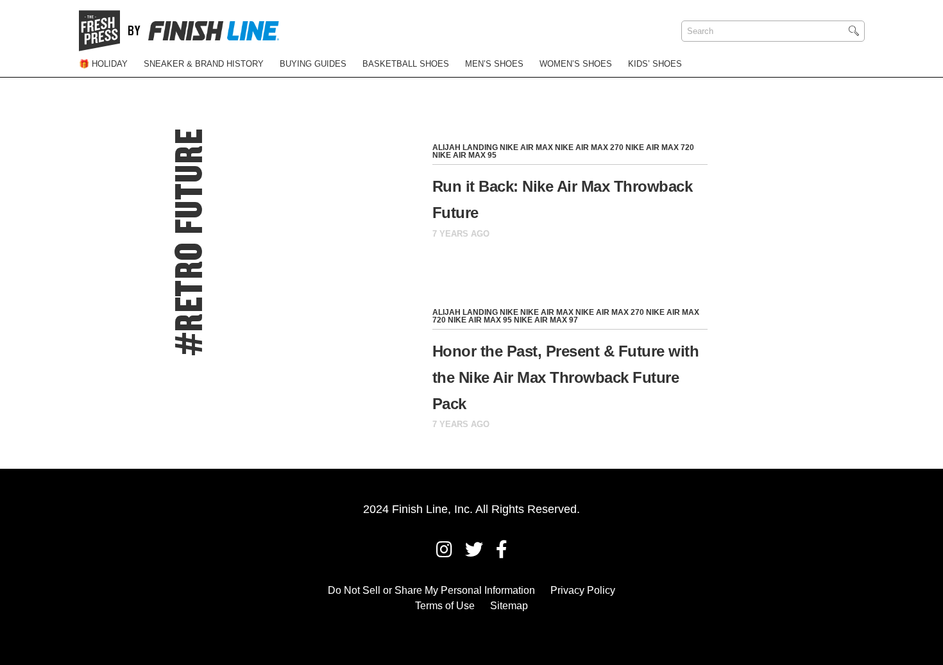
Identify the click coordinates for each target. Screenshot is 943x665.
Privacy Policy (582, 590)
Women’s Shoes (575, 64)
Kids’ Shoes (655, 64)
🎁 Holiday (103, 64)
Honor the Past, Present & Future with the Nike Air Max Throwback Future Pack (565, 377)
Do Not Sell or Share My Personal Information (431, 590)
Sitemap (509, 605)
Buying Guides (313, 64)
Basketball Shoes (405, 64)
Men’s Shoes (494, 64)
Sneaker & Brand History (204, 64)
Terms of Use (445, 605)
